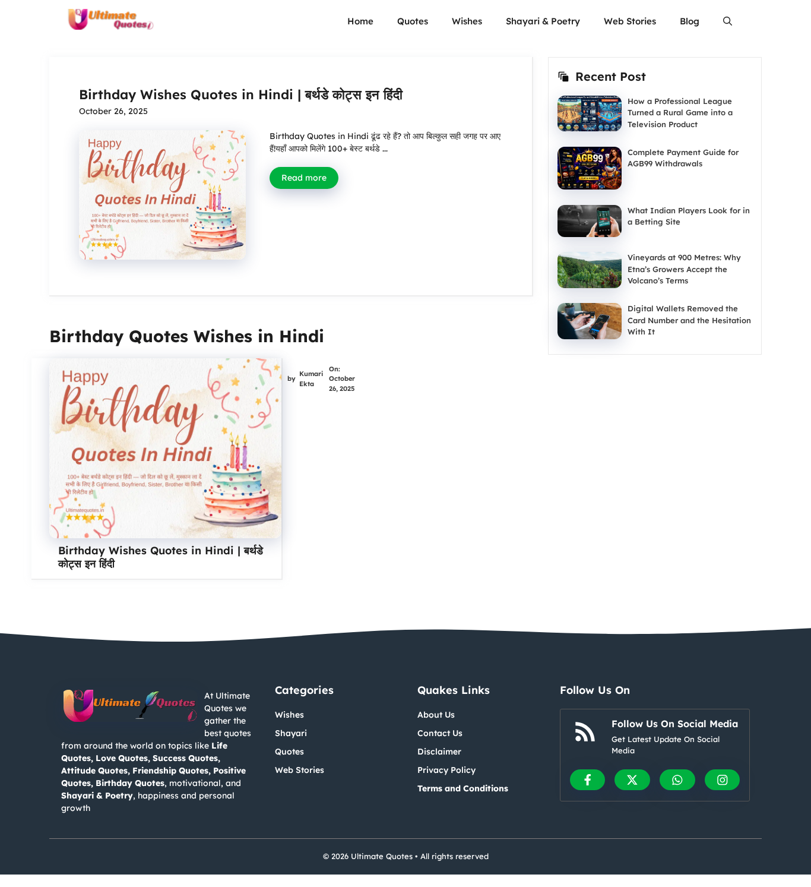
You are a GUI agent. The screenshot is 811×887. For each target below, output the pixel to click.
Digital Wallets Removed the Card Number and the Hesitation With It (689, 320)
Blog (689, 21)
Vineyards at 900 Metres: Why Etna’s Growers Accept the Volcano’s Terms (684, 268)
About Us (436, 714)
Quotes (412, 21)
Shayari (291, 733)
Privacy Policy (446, 770)
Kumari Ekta (311, 379)
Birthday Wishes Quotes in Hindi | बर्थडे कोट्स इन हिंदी (241, 94)
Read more (304, 177)
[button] (727, 21)
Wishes (467, 21)
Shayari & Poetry (543, 21)
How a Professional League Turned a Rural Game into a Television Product (680, 112)
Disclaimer (439, 751)
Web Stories (630, 21)
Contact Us (439, 733)
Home (360, 21)
